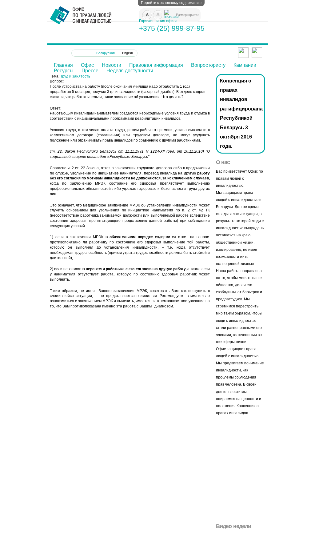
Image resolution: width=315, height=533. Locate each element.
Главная (63, 65)
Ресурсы (64, 70)
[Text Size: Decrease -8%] (144, 12)
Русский (82, 53)
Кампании (244, 65)
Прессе (90, 70)
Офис (87, 65)
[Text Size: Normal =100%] (155, 12)
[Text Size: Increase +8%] (166, 12)
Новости (111, 65)
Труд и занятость (75, 76)
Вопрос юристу (208, 65)
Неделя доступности (129, 70)
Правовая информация (156, 65)
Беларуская (105, 53)
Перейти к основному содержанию (171, 3)
